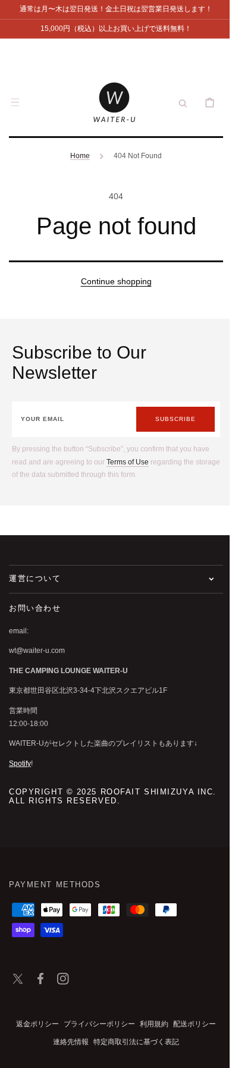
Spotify (20, 763)
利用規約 (150, 1024)
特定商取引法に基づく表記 (132, 1042)
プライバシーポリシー (95, 1024)
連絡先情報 (66, 1042)
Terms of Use (127, 462)
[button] (15, 102)
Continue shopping (111, 281)
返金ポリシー (33, 1024)
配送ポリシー (190, 1024)
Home (76, 156)
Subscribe (166, 419)
